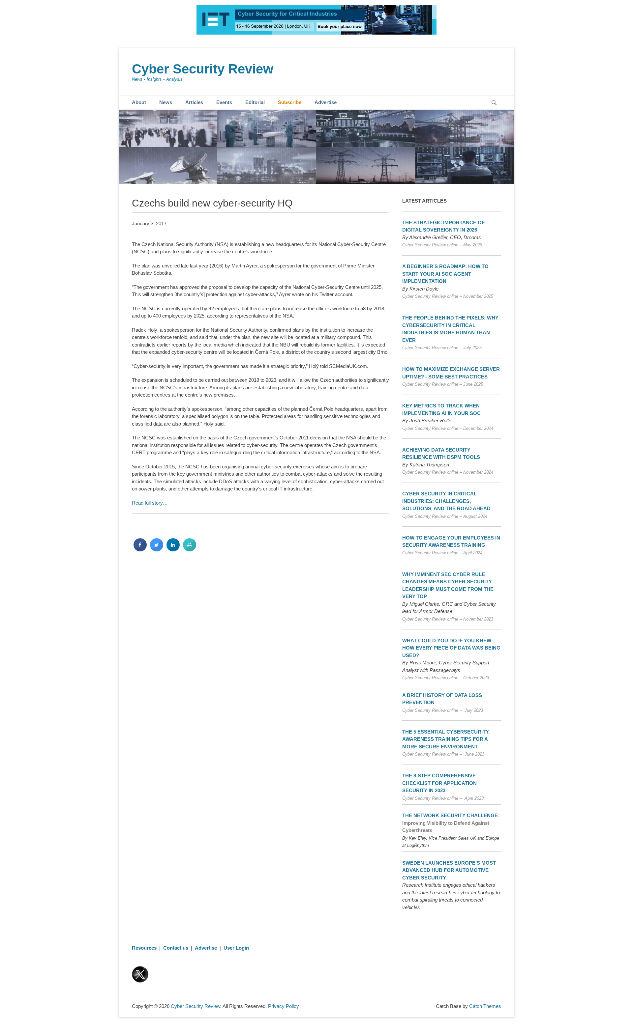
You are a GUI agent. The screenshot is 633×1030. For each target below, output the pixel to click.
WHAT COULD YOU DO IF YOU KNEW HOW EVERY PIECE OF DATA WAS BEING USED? (451, 648)
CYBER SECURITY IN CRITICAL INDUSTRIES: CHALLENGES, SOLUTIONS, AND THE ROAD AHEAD (446, 501)
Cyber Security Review (202, 69)
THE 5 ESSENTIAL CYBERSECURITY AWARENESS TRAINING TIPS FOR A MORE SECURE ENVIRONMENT (445, 739)
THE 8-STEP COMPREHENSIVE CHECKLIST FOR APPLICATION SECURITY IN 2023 (439, 783)
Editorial (255, 102)
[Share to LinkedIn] (173, 549)
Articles (194, 102)
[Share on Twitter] (156, 549)
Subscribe (289, 102)
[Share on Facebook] (140, 549)
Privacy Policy (283, 1006)
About (139, 102)
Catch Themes (485, 1006)
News (165, 102)
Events (224, 102)
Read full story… (150, 503)
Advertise (326, 102)
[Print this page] (189, 549)
